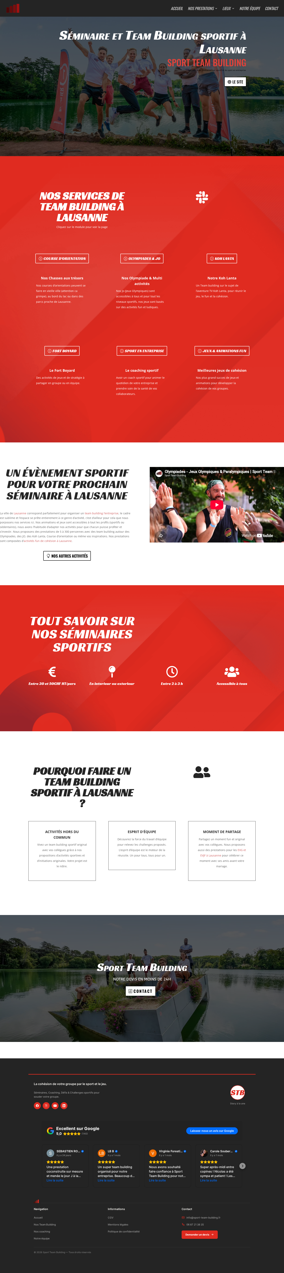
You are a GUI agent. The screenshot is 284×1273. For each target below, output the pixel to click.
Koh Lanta (224, 258)
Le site (237, 82)
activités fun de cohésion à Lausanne (48, 541)
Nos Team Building (45, 1224)
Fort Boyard (65, 350)
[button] (41, 1166)
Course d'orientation (64, 258)
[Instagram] (46, 1105)
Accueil (177, 9)
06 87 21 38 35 (195, 1224)
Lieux (226, 9)
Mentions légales (118, 1224)
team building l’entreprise (101, 513)
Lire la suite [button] (55, 1180)
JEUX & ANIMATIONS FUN (224, 350)
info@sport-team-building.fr (203, 1217)
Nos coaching (42, 1231)
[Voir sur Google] (50, 1153)
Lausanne (20, 513)
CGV (110, 1217)
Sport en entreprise (144, 350)
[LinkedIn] (63, 1105)
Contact (271, 9)
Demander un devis (197, 1234)
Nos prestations (200, 9)
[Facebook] (37, 1105)
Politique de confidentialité (124, 1231)
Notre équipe (249, 9)
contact (142, 991)
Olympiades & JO (144, 258)
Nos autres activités (69, 556)
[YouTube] (55, 1105)
